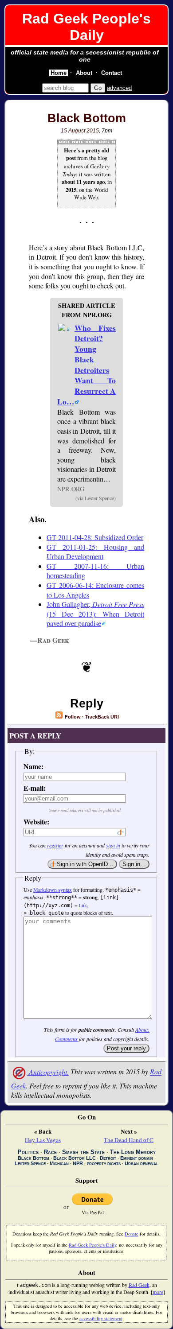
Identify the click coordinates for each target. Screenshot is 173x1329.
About (84, 73)
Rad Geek (139, 1284)
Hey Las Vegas (43, 1140)
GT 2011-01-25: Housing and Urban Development (95, 551)
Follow (72, 716)
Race (50, 1152)
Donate (131, 1234)
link (83, 905)
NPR (78, 1163)
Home (59, 73)
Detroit (108, 1158)
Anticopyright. (48, 1071)
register (55, 845)
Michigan (59, 1163)
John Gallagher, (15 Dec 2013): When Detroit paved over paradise (95, 613)
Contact (111, 73)
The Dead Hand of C (128, 1140)
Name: (33, 766)
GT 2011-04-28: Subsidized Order (95, 537)
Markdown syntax (52, 889)
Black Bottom (86, 118)
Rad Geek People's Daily (86, 27)
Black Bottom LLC (74, 1158)
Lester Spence (30, 1163)
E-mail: (35, 788)
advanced (119, 88)
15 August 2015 (80, 131)
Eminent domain (136, 1158)
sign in (113, 845)
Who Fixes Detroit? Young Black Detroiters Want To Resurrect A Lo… (86, 364)
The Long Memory (133, 1152)
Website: (36, 821)
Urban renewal (141, 1163)
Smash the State (83, 1152)
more (158, 1291)
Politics (28, 1152)
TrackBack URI (102, 716)
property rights (104, 1163)
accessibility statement (100, 1318)
